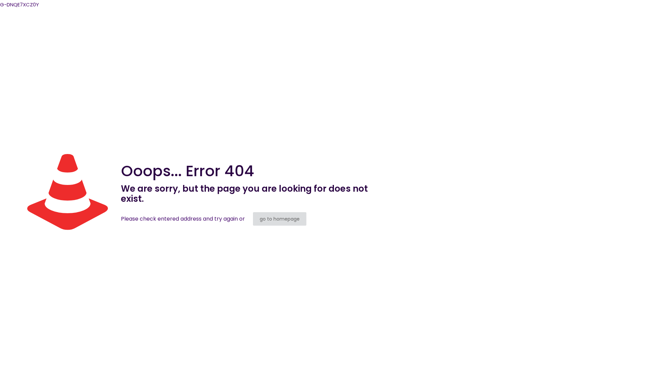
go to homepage (280, 219)
